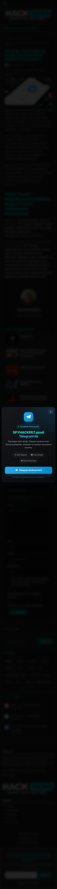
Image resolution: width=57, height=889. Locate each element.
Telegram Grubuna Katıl (30, 470)
